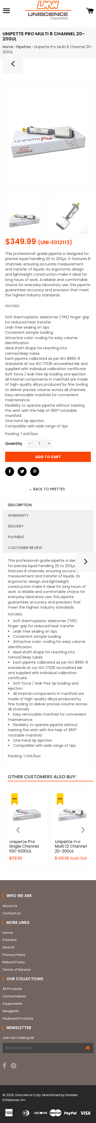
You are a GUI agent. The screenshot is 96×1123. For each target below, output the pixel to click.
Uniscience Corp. (28, 1095)
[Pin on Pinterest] (34, 471)
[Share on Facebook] (9, 471)
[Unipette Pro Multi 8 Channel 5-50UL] (86, 563)
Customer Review (25, 547)
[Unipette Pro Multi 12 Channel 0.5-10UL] (13, 65)
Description (20, 504)
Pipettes (23, 46)
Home (8, 46)
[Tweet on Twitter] (22, 471)
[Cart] (89, 11)
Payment (16, 536)
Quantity (13, 443)
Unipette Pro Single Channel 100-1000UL (24, 846)
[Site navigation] (6, 11)
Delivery (16, 526)
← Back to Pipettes (47, 489)
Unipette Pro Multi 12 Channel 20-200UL (71, 846)
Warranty (18, 515)
